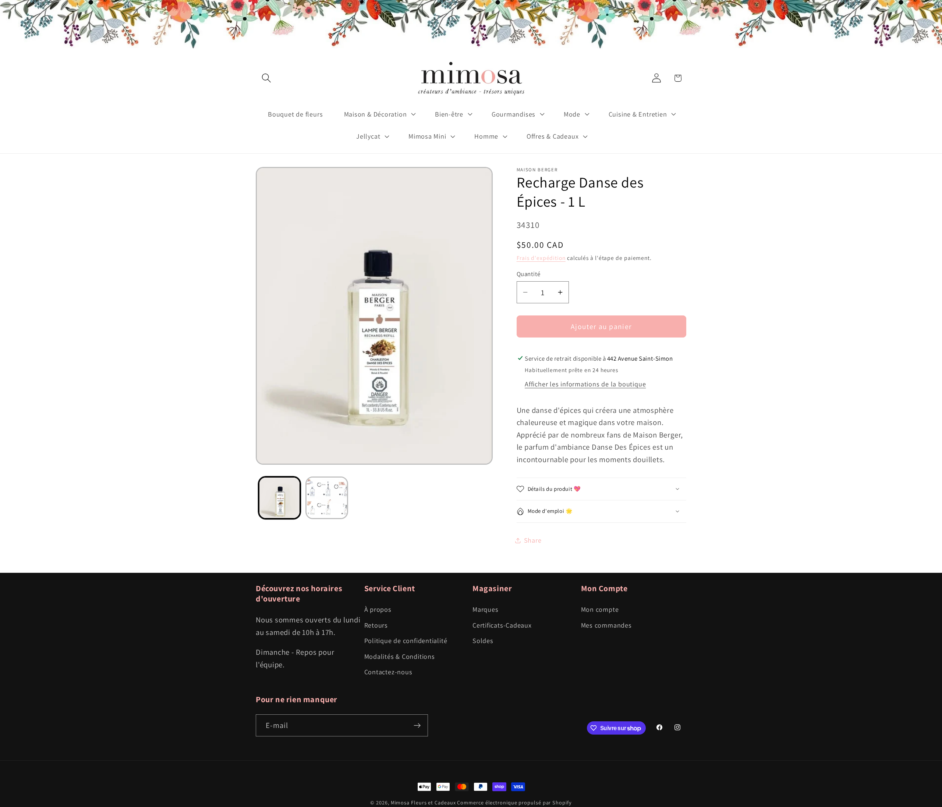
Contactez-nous (388, 671)
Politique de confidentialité (405, 640)
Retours (376, 625)
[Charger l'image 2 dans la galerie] (326, 497)
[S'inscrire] (417, 725)
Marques (485, 609)
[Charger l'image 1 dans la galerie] (279, 497)
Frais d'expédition (541, 257)
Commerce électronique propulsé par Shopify (514, 802)
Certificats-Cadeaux (502, 625)
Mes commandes (606, 625)
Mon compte (600, 609)
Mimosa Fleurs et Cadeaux (423, 802)
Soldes (482, 640)
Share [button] (533, 540)
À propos (378, 609)
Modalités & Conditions (399, 656)
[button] (266, 78)
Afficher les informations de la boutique (585, 383)
